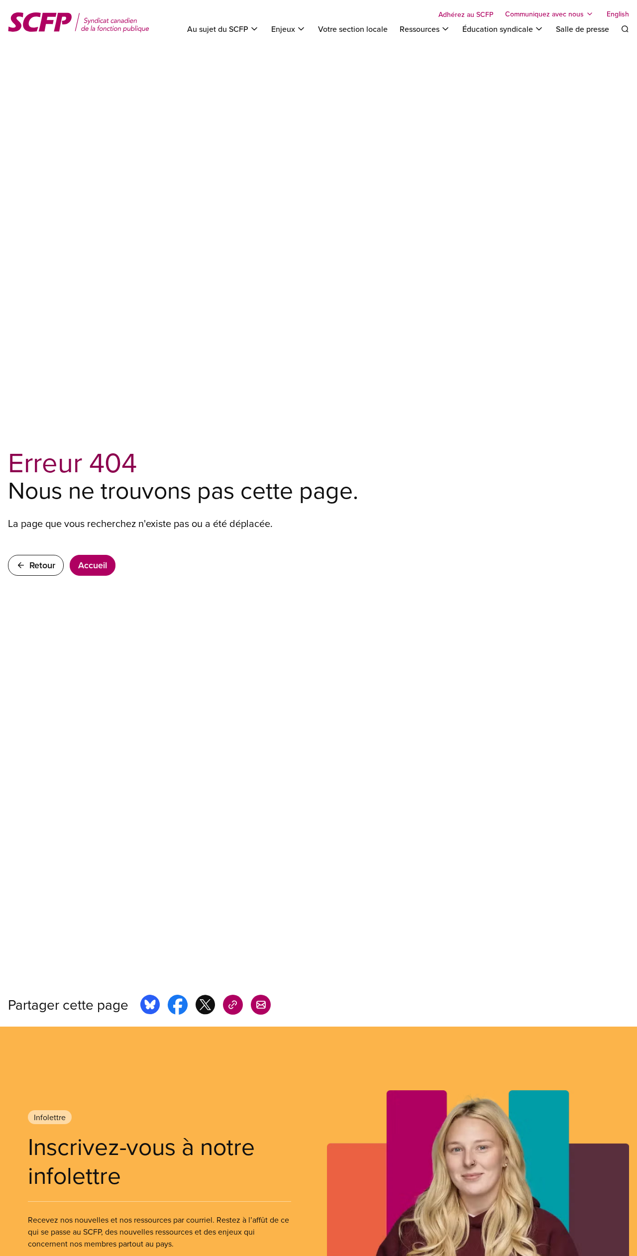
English (618, 14)
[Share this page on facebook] (178, 1006)
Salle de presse (582, 28)
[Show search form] (625, 29)
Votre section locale (353, 28)
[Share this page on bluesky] (150, 1006)
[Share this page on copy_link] (233, 1006)
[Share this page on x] (205, 1006)
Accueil (92, 565)
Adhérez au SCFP (465, 14)
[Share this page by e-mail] (261, 1006)
